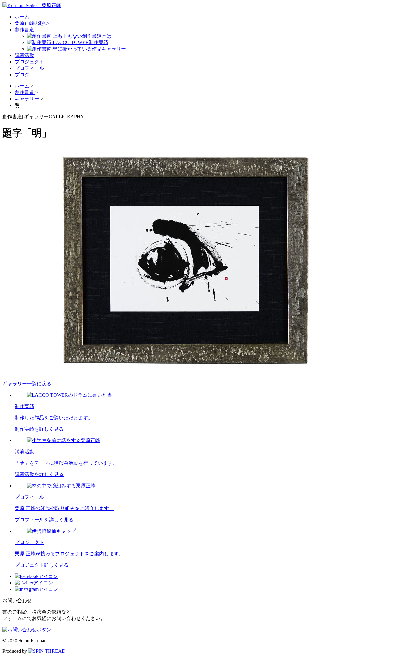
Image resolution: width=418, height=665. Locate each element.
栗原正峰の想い (32, 23)
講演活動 (24, 55)
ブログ (22, 74)
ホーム (22, 16)
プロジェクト (29, 61)
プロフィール (29, 68)
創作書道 (24, 29)
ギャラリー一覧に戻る (26, 383)
